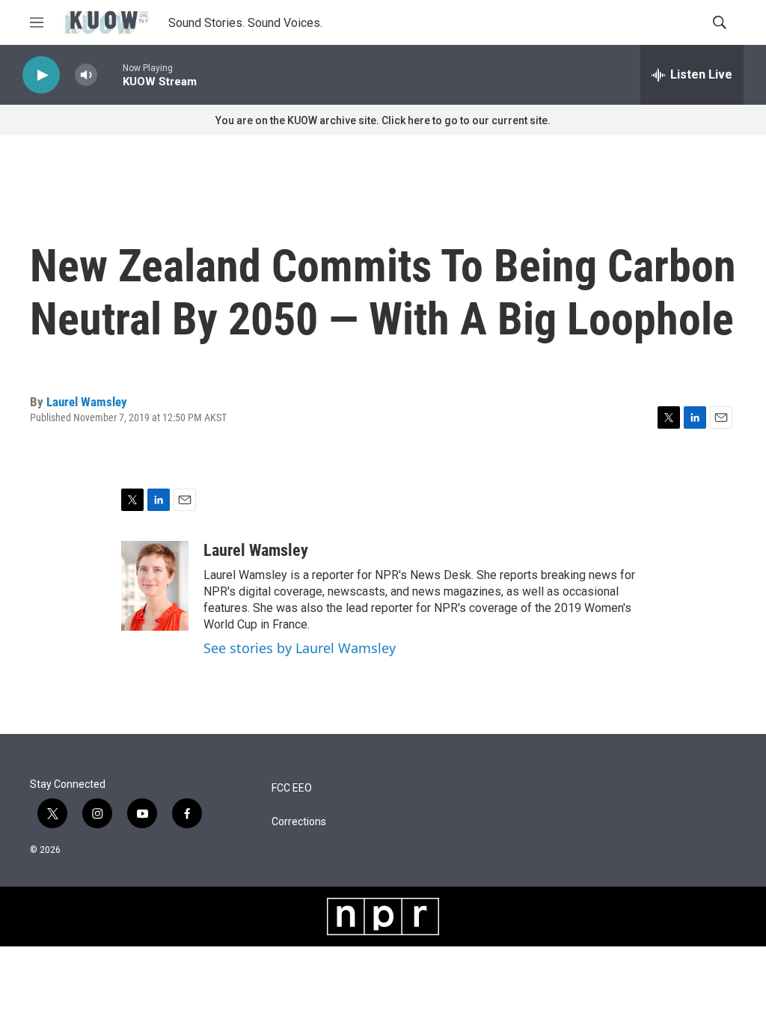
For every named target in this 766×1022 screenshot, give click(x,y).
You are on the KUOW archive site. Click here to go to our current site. (383, 120)
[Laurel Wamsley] (155, 586)
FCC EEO (292, 788)
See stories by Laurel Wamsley (299, 648)
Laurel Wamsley (86, 401)
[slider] (110, 74)
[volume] (86, 75)
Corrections (299, 821)
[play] (41, 75)
